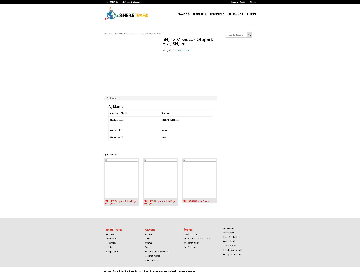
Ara (249, 35)
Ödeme (148, 242)
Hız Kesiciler (228, 228)
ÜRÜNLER (198, 14)
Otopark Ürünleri (121, 33)
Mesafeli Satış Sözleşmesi (157, 251)
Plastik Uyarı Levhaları (233, 250)
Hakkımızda (111, 242)
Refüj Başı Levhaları (232, 237)
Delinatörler (228, 232)
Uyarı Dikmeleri (230, 241)
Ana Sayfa (108, 33)
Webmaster (161, 271)
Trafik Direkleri (190, 234)
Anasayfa (110, 234)
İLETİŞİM (251, 14)
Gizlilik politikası (152, 260)
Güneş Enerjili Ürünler (233, 254)
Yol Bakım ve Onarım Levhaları (198, 238)
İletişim (109, 247)
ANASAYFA (184, 14)
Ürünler (148, 238)
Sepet (242, 2)
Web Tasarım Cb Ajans (183, 271)
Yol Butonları (190, 247)
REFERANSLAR (235, 14)
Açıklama (111, 98)
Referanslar (111, 238)
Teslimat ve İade (152, 255)
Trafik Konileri (229, 245)
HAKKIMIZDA (217, 14)
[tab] (112, 98)
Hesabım (234, 2)
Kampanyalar (112, 251)
